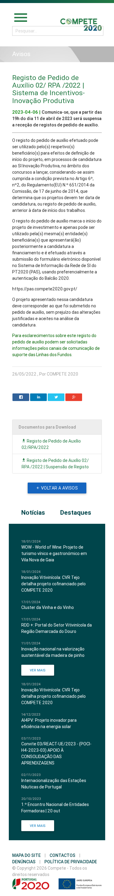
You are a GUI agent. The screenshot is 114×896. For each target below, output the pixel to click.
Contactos (62, 855)
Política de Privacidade (70, 861)
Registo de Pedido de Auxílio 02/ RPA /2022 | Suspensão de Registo (55, 464)
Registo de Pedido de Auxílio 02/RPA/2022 (51, 444)
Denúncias (24, 861)
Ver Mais (38, 670)
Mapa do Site (26, 855)
